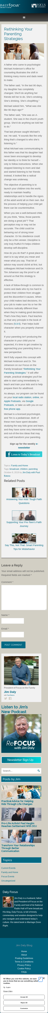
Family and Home (19, 465)
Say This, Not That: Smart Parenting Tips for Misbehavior (24, 547)
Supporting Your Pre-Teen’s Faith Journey (24, 524)
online (36, 397)
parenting (33, 469)
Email (5, 628)
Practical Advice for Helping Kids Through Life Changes (17, 802)
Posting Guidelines (24, 958)
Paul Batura (10, 695)
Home (24, 951)
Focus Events (7, 876)
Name (5, 615)
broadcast (14, 469)
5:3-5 (17, 323)
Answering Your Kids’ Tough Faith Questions (24, 501)
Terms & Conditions (24, 962)
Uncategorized (8, 881)
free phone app (12, 409)
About (24, 955)
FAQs (24, 972)
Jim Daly (10, 8)
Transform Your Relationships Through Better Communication (18, 848)
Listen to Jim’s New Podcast (14, 709)
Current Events (8, 868)
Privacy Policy (24, 965)
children (24, 469)
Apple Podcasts (12, 401)
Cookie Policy (24, 968)
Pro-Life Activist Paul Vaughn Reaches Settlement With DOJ (19, 825)
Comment (7, 582)
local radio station (22, 397)
